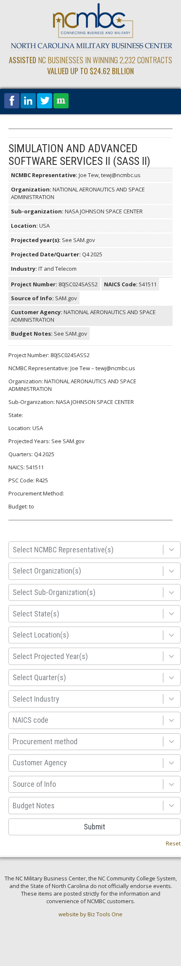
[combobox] (88, 550)
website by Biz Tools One (90, 914)
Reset (173, 843)
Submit (94, 826)
